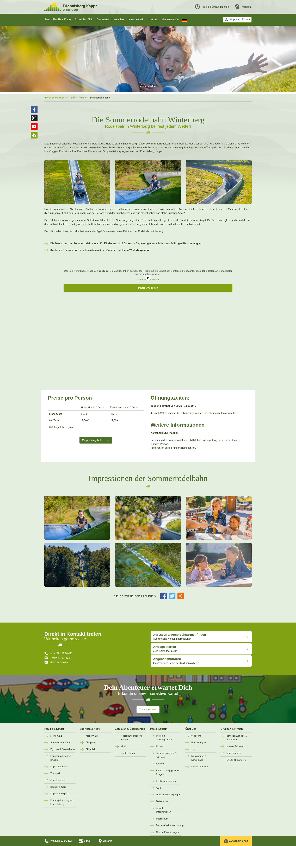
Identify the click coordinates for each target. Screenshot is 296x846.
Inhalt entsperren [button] (148, 287)
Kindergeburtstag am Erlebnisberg (61, 802)
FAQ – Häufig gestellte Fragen (168, 772)
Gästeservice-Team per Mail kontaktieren (176, 660)
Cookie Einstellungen (167, 832)
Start (47, 19)
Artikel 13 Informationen (163, 810)
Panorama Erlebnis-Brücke (61, 758)
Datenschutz (163, 801)
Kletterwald (56, 735)
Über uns (153, 19)
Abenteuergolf (58, 780)
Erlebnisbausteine (236, 759)
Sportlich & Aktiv (84, 19)
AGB (158, 787)
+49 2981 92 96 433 (61, 653)
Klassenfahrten (234, 746)
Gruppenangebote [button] (92, 440)
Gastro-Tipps (128, 753)
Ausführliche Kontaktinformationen (179, 636)
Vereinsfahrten (234, 753)
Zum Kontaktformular (165, 648)
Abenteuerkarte (169, 19)
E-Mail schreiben (59, 662)
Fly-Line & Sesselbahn (62, 749)
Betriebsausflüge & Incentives (236, 737)
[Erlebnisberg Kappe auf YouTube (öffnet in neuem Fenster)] (34, 126)
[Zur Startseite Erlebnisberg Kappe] (70, 10)
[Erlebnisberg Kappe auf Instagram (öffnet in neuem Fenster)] (34, 118)
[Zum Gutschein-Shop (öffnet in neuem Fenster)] (34, 135)
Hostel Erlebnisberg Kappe (131, 737)
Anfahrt (160, 763)
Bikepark (90, 742)
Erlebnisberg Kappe (55, 97)
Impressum (162, 818)
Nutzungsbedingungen (168, 794)
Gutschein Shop (238, 840)
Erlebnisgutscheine (166, 781)
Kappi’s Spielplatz (59, 793)
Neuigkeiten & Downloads (198, 758)
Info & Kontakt (136, 19)
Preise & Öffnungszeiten (215, 6)
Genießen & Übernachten (111, 19)
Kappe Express (58, 766)
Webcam (247, 6)
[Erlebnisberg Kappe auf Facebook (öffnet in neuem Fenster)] (34, 109)
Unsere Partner (199, 766)
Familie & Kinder (62, 19)
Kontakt (160, 746)
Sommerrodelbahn (60, 742)
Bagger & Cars (58, 786)
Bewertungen (198, 742)
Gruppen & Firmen (231, 728)
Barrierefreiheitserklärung (168, 825)
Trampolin (55, 773)
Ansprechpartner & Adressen (166, 755)
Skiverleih (91, 749)
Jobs (193, 749)
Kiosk (124, 746)
